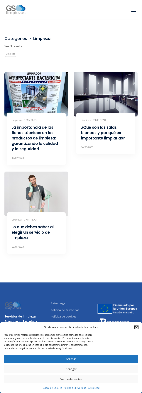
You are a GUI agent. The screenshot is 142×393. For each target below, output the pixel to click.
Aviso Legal (94, 387)
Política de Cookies (52, 387)
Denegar (71, 369)
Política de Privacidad (75, 387)
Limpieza (10, 53)
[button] (136, 327)
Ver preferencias (71, 379)
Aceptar (71, 359)
